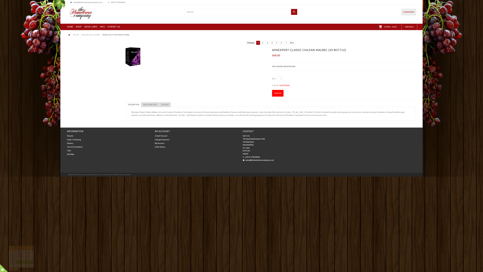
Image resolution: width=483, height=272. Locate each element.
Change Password (162, 140)
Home (69, 35)
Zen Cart (100, 174)
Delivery (70, 143)
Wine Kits (76, 35)
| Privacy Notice (108, 174)
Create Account (161, 136)
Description (133, 105)
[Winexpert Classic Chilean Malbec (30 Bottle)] (133, 56)
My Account (159, 143)
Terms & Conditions (75, 147)
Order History (160, 147)
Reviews (165, 105)
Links (69, 151)
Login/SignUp (408, 12)
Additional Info (150, 105)
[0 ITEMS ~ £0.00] (380, 27)
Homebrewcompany (84, 174)
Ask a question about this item (283, 66)
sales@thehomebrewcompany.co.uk (259, 160)
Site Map (70, 154)
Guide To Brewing (74, 140)
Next (292, 43)
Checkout (409, 27)
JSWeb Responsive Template (122, 174)
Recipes (70, 136)
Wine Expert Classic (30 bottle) (91, 35)
